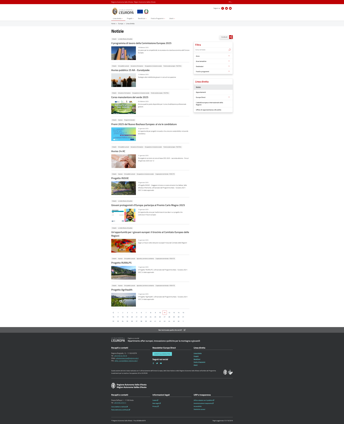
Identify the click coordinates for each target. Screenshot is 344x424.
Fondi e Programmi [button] (157, 18)
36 (132, 321)
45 (174, 321)
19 (127, 317)
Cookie (154, 400)
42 (160, 321)
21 (136, 317)
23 (146, 317)
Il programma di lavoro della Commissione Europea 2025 (141, 43)
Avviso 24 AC (118, 151)
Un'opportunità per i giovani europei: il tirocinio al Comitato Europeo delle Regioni (150, 234)
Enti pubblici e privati (123, 66)
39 (146, 321)
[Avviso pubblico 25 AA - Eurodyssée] (123, 80)
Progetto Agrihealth (121, 290)
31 (183, 317)
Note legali (155, 403)
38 (141, 321)
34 (122, 321)
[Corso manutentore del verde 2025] (123, 107)
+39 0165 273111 (120, 402)
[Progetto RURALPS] (123, 272)
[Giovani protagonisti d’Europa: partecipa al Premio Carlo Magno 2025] (123, 215)
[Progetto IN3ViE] (123, 188)
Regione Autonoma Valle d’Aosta (133, 2)
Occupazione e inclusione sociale (153, 66)
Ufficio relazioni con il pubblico (203, 400)
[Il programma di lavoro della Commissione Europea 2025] (123, 53)
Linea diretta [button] (117, 18)
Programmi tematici (129, 120)
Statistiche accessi (199, 409)
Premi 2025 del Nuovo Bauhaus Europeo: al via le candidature (144, 124)
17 (118, 317)
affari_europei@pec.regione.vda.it (126, 361)
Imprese (120, 120)
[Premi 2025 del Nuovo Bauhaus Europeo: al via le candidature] (123, 134)
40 (150, 321)
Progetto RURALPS (121, 263)
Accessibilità (197, 406)
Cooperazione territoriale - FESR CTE (165, 174)
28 (169, 317)
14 (178, 312)
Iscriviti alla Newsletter (162, 354)
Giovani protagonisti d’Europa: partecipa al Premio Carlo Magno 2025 (148, 205)
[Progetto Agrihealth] (123, 299)
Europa (120, 23)
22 (141, 317)
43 (164, 321)
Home (113, 23)
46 (178, 321)
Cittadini (114, 39)
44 (169, 321)
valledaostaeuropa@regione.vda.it (127, 358)
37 (136, 321)
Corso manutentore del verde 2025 (129, 97)
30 (178, 317)
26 (160, 317)
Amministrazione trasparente (203, 403)
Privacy (154, 406)
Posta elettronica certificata (119, 410)
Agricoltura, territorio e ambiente (145, 258)
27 (164, 317)
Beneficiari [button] (142, 18)
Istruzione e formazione (137, 66)
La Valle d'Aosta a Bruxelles (125, 39)
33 (118, 321)
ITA (230, 2)
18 (122, 317)
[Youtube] (230, 8)
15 (183, 312)
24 (150, 317)
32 (113, 321)
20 (132, 317)
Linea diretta (130, 23)
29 (174, 317)
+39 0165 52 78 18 (120, 356)
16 (113, 317)
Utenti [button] (171, 18)
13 (174, 312)
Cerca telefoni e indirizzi (118, 407)
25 (155, 317)
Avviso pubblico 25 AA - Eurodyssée (130, 70)
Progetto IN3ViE (120, 178)
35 (127, 321)
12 (169, 312)
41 (155, 321)
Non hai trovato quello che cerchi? (170, 330)
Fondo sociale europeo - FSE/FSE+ (172, 66)
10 (160, 312)
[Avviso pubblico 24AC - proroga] (123, 161)
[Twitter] (226, 8)
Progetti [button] (130, 18)
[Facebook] (222, 8)
